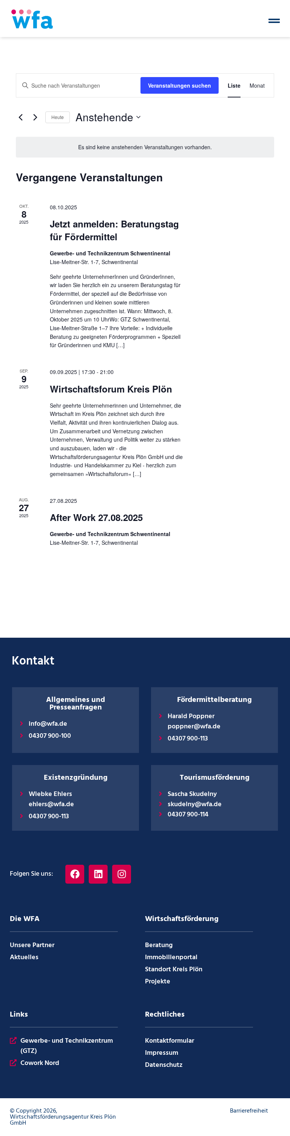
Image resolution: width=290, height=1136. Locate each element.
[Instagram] (121, 874)
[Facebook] (74, 874)
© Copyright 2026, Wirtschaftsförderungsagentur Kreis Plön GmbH (63, 1117)
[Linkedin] (98, 874)
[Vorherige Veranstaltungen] (20, 117)
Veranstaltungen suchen (179, 85)
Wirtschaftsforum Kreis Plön (111, 388)
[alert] (145, 147)
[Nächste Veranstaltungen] (35, 117)
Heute (57, 117)
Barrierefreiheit (249, 1111)
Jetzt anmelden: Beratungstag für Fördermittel (114, 230)
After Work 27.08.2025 (96, 517)
